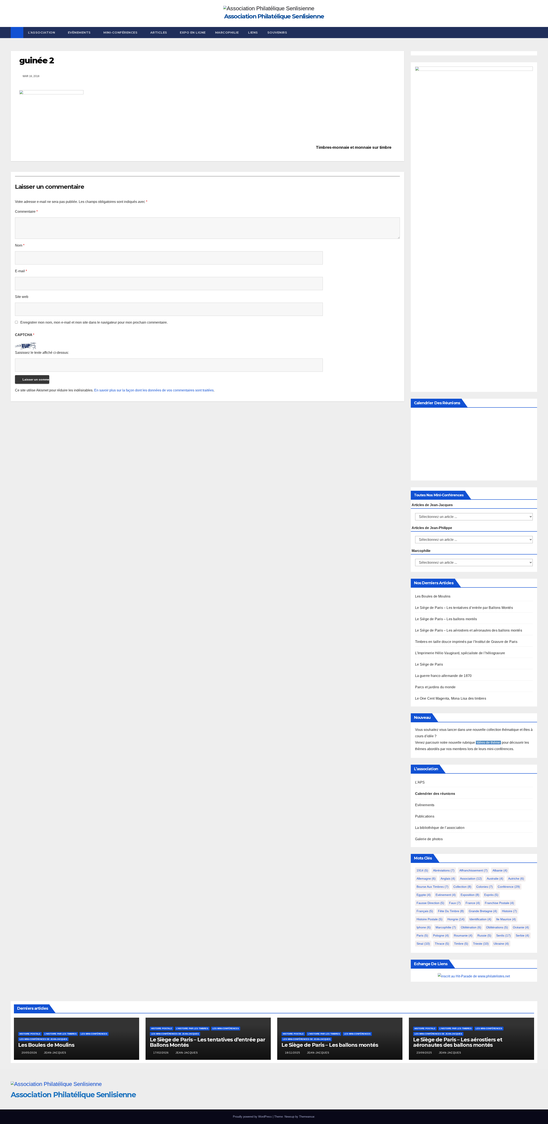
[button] (534, 32)
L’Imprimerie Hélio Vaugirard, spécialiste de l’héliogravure (460, 653)
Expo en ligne (193, 32)
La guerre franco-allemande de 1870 (443, 676)
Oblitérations (497, 927)
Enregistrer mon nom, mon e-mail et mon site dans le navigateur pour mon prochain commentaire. (94, 322)
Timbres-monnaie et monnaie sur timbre (354, 147)
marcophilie (446, 927)
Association (471, 878)
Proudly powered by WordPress (253, 1116)
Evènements (80, 32)
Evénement (446, 895)
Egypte (424, 895)
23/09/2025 (425, 1052)
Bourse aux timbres (432, 886)
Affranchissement (473, 870)
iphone (424, 927)
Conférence (509, 886)
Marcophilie (227, 32)
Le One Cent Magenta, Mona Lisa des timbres (450, 698)
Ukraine (501, 943)
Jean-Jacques (55, 1052)
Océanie (521, 927)
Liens (253, 32)
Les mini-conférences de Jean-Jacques (43, 1039)
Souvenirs (277, 32)
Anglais (448, 878)
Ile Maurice (506, 919)
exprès (491, 895)
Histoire (509, 911)
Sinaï (423, 943)
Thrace (442, 943)
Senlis (503, 935)
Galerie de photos (429, 839)
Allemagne (426, 878)
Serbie (522, 935)
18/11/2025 (293, 1052)
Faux (455, 903)
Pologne (441, 935)
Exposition (470, 895)
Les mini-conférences (94, 1034)
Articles (159, 32)
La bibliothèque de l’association (440, 828)
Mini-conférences (120, 32)
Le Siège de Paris (429, 664)
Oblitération (471, 927)
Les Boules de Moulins (433, 596)
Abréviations (443, 870)
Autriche (516, 878)
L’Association (42, 32)
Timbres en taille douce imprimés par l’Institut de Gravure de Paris (466, 642)
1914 (422, 870)
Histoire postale (429, 919)
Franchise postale (499, 903)
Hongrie (456, 919)
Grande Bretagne (483, 911)
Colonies (484, 886)
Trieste (481, 943)
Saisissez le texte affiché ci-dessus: (42, 352)
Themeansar (306, 1116)
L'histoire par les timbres (61, 1034)
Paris (422, 935)
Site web (21, 297)
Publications (424, 816)
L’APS (420, 782)
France (473, 903)
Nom (19, 245)
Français (425, 911)
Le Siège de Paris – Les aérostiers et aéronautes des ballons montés (468, 630)
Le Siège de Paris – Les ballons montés (446, 619)
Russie (484, 935)
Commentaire (26, 211)
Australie (495, 878)
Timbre (461, 943)
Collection (462, 886)
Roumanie (463, 935)
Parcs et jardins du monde (435, 687)
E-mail (21, 271)
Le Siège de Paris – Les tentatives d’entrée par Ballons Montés (464, 608)
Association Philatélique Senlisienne (274, 16)
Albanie (500, 870)
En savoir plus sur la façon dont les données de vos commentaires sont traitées (154, 390)
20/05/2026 (30, 1052)
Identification (480, 919)
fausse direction (430, 903)
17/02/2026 (161, 1052)
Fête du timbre (451, 911)
